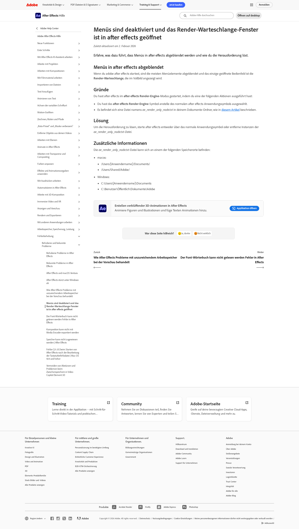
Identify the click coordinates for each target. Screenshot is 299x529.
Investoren (230, 472)
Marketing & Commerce (118, 4)
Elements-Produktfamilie (35, 475)
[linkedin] (70, 518)
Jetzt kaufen (175, 4)
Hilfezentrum (181, 444)
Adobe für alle (232, 491)
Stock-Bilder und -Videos (35, 480)
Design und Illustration (34, 457)
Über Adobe (231, 449)
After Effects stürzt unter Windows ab (62, 282)
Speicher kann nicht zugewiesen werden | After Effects (62, 341)
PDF (26, 466)
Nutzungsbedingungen (162, 518)
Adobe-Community (184, 453)
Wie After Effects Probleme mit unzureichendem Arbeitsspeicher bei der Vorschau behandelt (62, 293)
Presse (229, 463)
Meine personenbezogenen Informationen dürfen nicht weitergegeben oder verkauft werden (233, 518)
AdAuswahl (269, 523)
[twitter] (64, 518)
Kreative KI (29, 447)
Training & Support (149, 4)
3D (26, 471)
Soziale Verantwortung (235, 467)
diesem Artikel (230, 110)
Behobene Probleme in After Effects (60, 255)
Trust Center (231, 481)
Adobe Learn (181, 458)
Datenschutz (144, 518)
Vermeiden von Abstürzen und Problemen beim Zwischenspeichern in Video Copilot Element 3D (60, 370)
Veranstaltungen (233, 458)
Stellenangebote (233, 453)
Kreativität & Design (52, 4)
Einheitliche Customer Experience (89, 457)
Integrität (230, 486)
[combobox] (206, 15)
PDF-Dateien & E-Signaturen (84, 4)
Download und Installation (187, 449)
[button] (251, 5)
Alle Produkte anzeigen (34, 485)
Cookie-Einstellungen (183, 518)
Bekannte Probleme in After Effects (59, 265)
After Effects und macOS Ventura (62, 273)
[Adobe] (32, 5)
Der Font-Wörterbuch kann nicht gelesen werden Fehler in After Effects (62, 319)
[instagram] (58, 518)
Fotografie (29, 452)
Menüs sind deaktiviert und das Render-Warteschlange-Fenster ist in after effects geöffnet (62, 306)
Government (130, 457)
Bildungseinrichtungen (134, 447)
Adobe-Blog (231, 495)
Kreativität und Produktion (86, 461)
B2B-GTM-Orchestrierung (86, 466)
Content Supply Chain (84, 452)
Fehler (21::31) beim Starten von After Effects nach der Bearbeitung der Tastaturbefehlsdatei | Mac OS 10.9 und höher (62, 354)
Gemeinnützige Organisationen (138, 452)
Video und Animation (34, 461)
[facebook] (52, 518)
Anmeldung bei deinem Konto (238, 444)
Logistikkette (231, 477)
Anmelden (264, 4)
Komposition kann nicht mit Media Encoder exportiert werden (62, 331)
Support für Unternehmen (186, 463)
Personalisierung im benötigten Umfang (92, 447)
